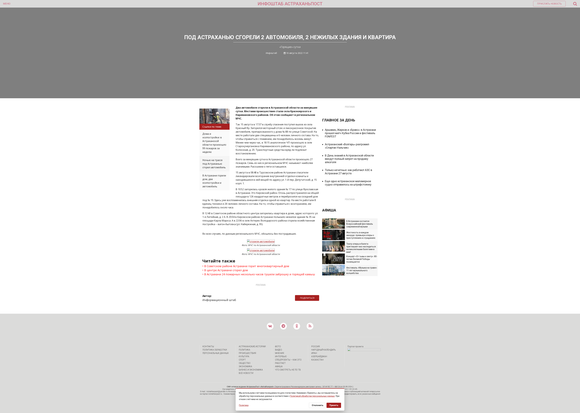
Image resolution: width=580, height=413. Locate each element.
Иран (314, 353)
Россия (315, 346)
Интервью (281, 356)
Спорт (242, 360)
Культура (244, 356)
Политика (244, 350)
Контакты (208, 346)
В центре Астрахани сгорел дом (226, 270)
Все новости (246, 373)
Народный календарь (323, 350)
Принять (333, 405)
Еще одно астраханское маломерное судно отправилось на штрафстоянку (348, 183)
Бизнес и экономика (251, 370)
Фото (278, 346)
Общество (244, 363)
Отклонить (317, 405)
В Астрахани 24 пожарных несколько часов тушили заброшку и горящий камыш (259, 274)
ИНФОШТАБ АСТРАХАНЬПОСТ (290, 3)
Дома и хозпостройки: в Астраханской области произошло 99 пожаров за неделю (214, 143)
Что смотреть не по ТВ (288, 370)
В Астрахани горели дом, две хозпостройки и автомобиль (214, 181)
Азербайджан (319, 356)
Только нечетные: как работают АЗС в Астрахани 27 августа (348, 171)
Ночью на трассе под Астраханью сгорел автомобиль (214, 163)
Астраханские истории (252, 346)
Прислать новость (549, 3)
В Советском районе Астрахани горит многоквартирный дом (246, 266)
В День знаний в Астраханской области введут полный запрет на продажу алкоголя (349, 159)
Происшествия (247, 353)
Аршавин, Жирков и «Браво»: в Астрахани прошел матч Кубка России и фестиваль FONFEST (350, 133)
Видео (278, 350)
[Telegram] (320, 298)
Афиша (279, 366)
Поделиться (307, 297)
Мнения (279, 353)
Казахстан (317, 360)
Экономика (245, 366)
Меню (6, 3)
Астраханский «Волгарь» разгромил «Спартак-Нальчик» (347, 146)
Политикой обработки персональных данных (312, 396)
